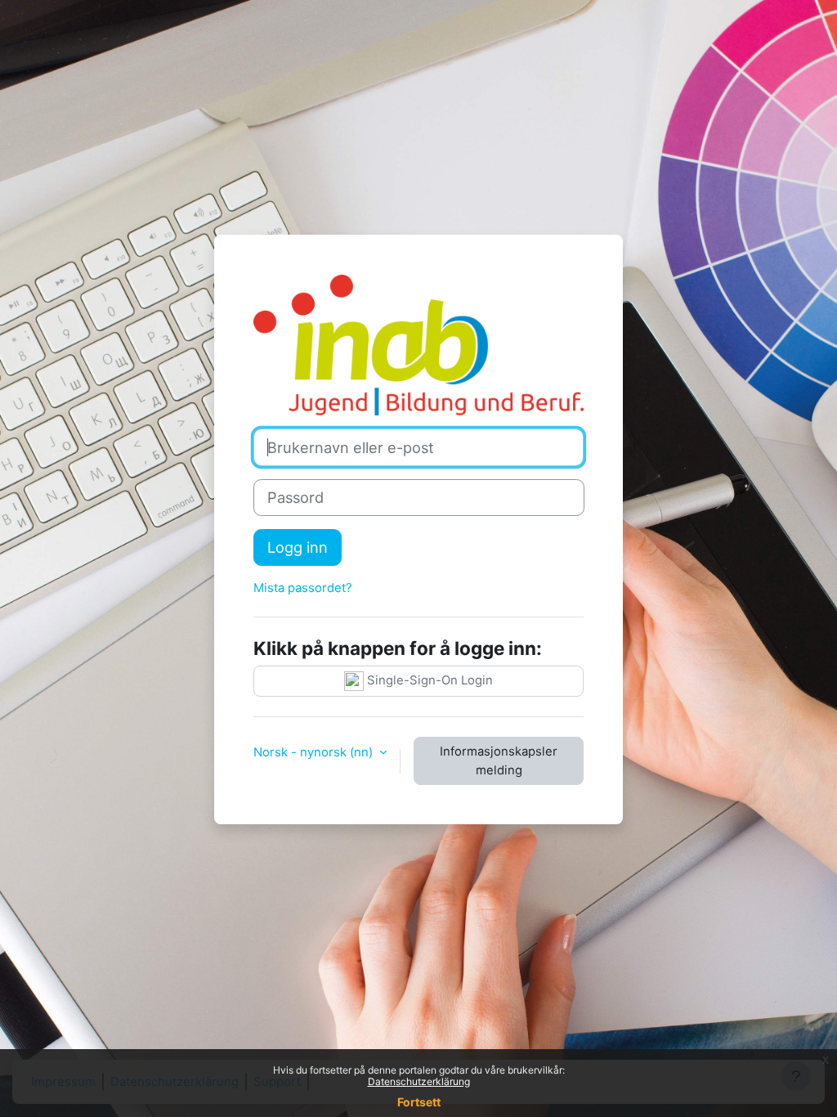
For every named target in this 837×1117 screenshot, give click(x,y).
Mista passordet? (302, 588)
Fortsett (419, 1102)
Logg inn (297, 547)
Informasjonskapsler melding (498, 760)
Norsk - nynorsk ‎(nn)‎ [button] (314, 752)
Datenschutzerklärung (419, 1081)
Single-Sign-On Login (428, 681)
